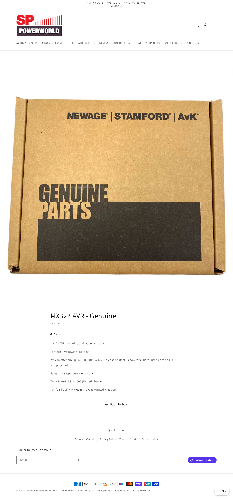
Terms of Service (129, 439)
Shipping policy (121, 490)
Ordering (91, 439)
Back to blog (119, 404)
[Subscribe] (78, 460)
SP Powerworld (31, 490)
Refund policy (150, 439)
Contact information (142, 490)
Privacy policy (84, 490)
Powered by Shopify (48, 490)
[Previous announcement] (78, 4)
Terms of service (102, 490)
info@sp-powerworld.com (76, 373)
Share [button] (57, 334)
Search (79, 439)
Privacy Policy (108, 439)
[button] (41, 43)
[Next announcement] (155, 4)
